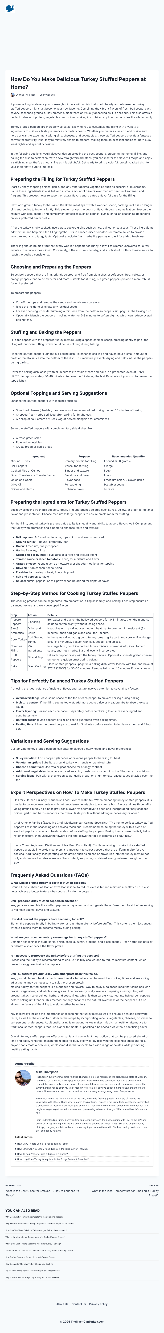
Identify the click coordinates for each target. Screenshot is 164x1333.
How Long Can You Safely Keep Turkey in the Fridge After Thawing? (52, 1148)
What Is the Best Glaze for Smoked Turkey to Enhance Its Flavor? (42, 1190)
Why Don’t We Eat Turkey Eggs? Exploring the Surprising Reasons (34, 1217)
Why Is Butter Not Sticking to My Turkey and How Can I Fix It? (32, 1277)
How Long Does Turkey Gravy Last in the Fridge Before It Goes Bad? (53, 1159)
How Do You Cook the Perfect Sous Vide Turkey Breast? (30, 1257)
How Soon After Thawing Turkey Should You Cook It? (29, 1264)
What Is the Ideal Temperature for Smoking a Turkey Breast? (125, 1190)
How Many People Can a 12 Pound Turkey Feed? (42, 1143)
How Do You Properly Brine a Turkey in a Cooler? (42, 1154)
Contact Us (79, 1304)
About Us (62, 1304)
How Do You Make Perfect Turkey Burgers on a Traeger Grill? (32, 1270)
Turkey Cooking (47, 95)
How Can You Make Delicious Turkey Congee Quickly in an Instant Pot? (37, 1230)
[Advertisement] (82, 38)
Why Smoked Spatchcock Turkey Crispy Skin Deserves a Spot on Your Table (39, 1223)
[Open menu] (156, 7)
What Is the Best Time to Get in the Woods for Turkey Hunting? (33, 1244)
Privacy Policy (98, 1304)
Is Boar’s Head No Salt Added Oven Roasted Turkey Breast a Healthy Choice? (39, 1250)
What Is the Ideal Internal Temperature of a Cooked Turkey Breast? (35, 1237)
